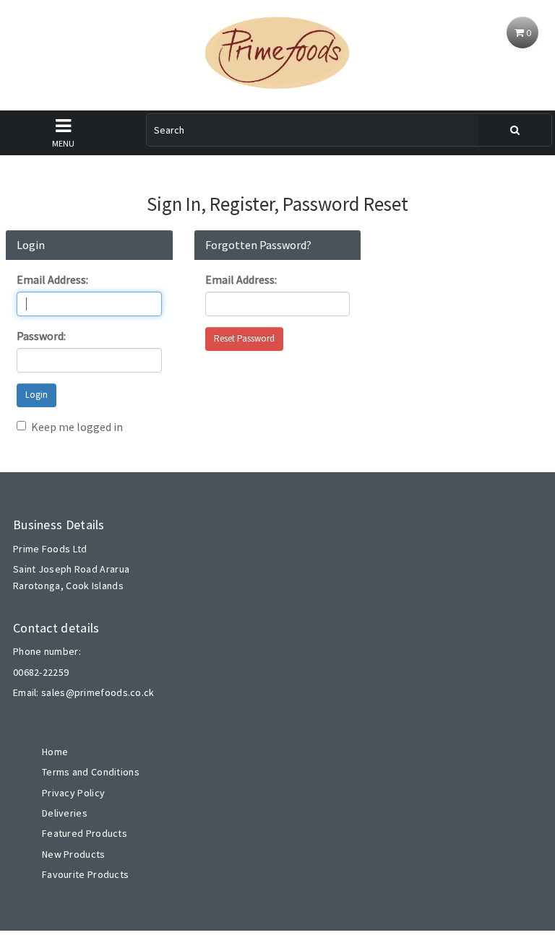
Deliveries (64, 812)
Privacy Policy (73, 792)
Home (55, 751)
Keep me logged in (77, 426)
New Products (74, 854)
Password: (41, 336)
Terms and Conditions (90, 771)
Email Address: (52, 279)
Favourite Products (85, 874)
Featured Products (84, 833)
